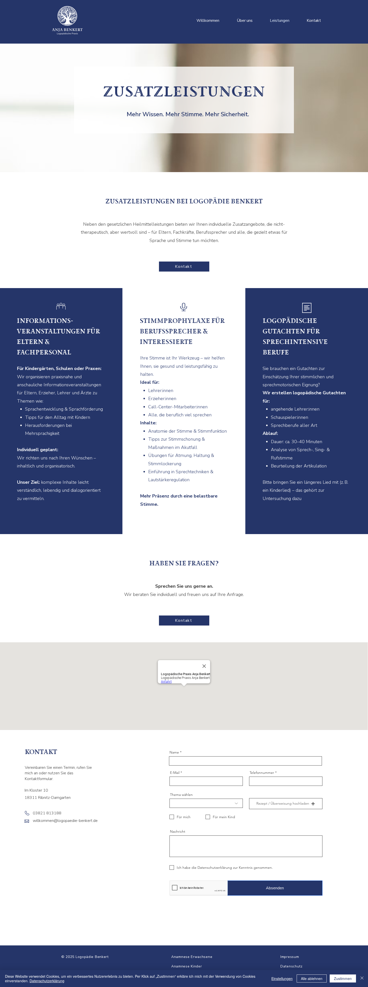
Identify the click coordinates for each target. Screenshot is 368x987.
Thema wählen (181, 794)
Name (174, 752)
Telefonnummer (262, 772)
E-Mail (174, 772)
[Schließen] (362, 978)
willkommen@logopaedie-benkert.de (65, 820)
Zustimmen (343, 978)
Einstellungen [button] (282, 978)
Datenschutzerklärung (47, 980)
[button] (285, 803)
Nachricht (177, 831)
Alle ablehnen (311, 978)
